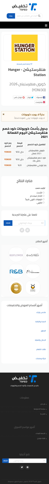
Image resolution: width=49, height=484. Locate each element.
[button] (40, 97)
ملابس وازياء (41, 312)
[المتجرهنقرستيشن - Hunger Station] (24, 47)
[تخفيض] (24, 7)
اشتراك (8, 223)
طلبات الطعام (41, 349)
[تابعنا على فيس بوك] (27, 230)
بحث (10, 15)
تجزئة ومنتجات (41, 358)
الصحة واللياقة (40, 321)
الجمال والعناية (40, 340)
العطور (43, 330)
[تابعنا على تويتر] (22, 230)
